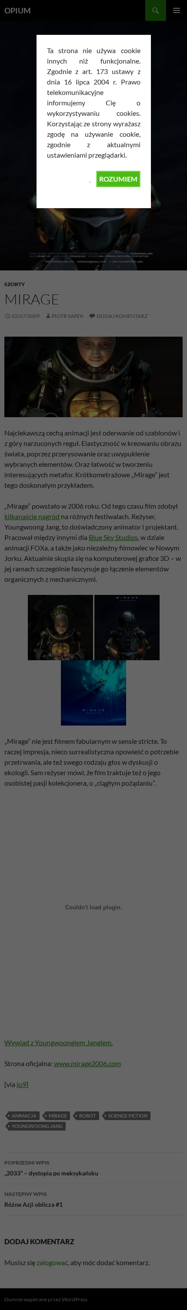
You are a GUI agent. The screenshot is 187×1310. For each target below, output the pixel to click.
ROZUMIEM (118, 179)
